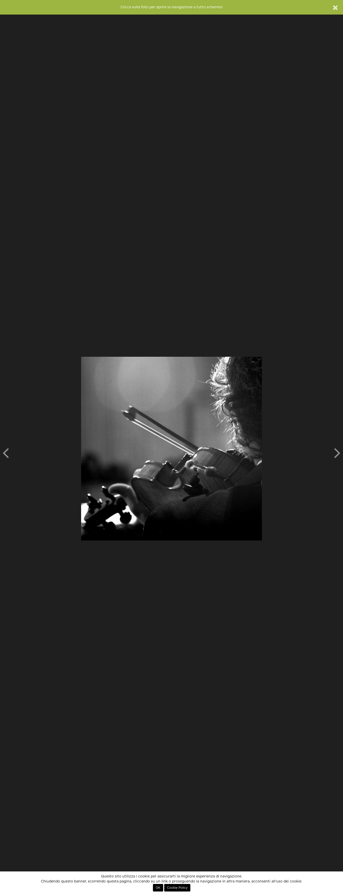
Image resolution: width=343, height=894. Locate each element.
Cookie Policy (177, 887)
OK (158, 887)
